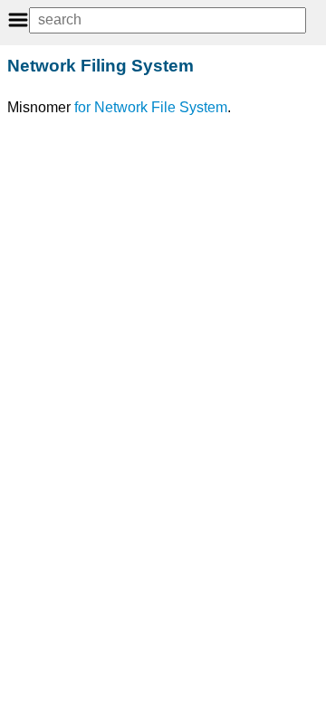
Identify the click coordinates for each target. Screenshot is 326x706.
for (82, 107)
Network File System (160, 107)
